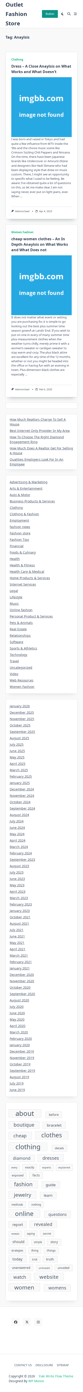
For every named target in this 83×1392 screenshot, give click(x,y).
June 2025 (17, 751)
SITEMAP (63, 1365)
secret (47, 1234)
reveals (15, 1233)
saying (31, 1233)
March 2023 (19, 898)
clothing (28, 1146)
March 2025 (19, 770)
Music (14, 603)
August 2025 (19, 738)
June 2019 (17, 1090)
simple (38, 1242)
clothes (51, 1135)
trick (34, 1259)
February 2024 (21, 853)
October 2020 (20, 987)
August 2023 (19, 866)
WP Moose (36, 1381)
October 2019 (20, 1064)
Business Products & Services (32, 501)
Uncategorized (21, 667)
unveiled (63, 1268)
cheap (20, 1135)
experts (46, 1167)
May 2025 (17, 757)
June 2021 (17, 936)
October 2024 (20, 802)
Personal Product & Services (31, 616)
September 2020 (22, 994)
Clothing (17, 59)
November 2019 (22, 1058)
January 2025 (20, 783)
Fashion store (20, 533)
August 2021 (19, 923)
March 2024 (19, 847)
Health (15, 559)
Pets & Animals (21, 623)
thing (34, 1250)
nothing (36, 1204)
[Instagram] (38, 1322)
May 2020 (17, 1019)
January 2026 (20, 706)
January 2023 (20, 911)
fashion (23, 1184)
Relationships (20, 635)
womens (57, 1288)
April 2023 (17, 891)
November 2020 (22, 981)
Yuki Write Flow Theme (56, 1376)
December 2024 (22, 789)
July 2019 (17, 1083)
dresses (50, 1158)
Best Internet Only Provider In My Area (40, 430)
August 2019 (19, 1077)
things (51, 1250)
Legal (14, 591)
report (17, 1224)
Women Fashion (22, 232)
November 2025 (22, 719)
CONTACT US (23, 1365)
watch (19, 1277)
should (18, 1241)
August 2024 (19, 815)
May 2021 (17, 942)
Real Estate (18, 629)
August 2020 (19, 1000)
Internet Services (23, 584)
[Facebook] (16, 1322)
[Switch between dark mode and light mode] (63, 14)
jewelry (22, 1194)
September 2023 (22, 859)
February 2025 (21, 776)
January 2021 (20, 968)
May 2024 (17, 834)
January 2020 (20, 1045)
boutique (24, 1125)
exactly (29, 1167)
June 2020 (17, 1013)
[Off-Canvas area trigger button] (75, 14)
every (14, 1167)
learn (48, 1195)
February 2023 (21, 904)
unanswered (21, 1268)
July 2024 (17, 821)
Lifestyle (16, 597)
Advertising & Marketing (28, 482)
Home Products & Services (30, 578)
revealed (43, 1224)
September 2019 (22, 1070)
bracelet (54, 1125)
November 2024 (22, 795)
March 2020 (19, 1032)
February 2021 (21, 962)
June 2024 (17, 827)
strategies (17, 1250)
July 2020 (17, 1006)
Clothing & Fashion (24, 514)
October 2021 (20, 917)
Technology (18, 654)
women (24, 1287)
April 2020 (17, 1026)
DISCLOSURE (44, 1365)
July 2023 (17, 872)
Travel (14, 661)
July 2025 (17, 744)
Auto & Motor (20, 495)
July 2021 (17, 930)
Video (14, 674)
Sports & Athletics (23, 648)
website (49, 1276)
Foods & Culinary (23, 552)
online (24, 1213)
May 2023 (17, 885)
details (59, 1148)
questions (57, 1214)
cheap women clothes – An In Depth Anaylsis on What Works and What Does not (39, 244)
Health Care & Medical (27, 571)
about (24, 1113)
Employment (19, 520)
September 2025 (22, 731)
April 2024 (17, 840)
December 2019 (22, 1051)
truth (50, 1259)
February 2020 (21, 1038)
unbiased (44, 1268)
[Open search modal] (69, 14)
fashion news (20, 527)
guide (51, 1184)
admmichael (22, 211)
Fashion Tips (19, 539)
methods (17, 1205)
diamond (21, 1158)
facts (36, 1175)
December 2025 (22, 712)
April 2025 (17, 763)
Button (50, 14)
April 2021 (17, 949)
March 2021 (19, 955)
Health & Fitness (22, 565)
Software (16, 642)
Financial (17, 546)
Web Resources (21, 680)
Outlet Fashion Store (16, 14)
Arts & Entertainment (26, 488)
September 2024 (22, 808)
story (54, 1242)
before (54, 1115)
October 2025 (20, 725)
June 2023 (17, 879)
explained (64, 1167)
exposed (18, 1175)
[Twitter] (27, 1322)
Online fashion (21, 610)
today (17, 1259)
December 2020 (22, 974)
